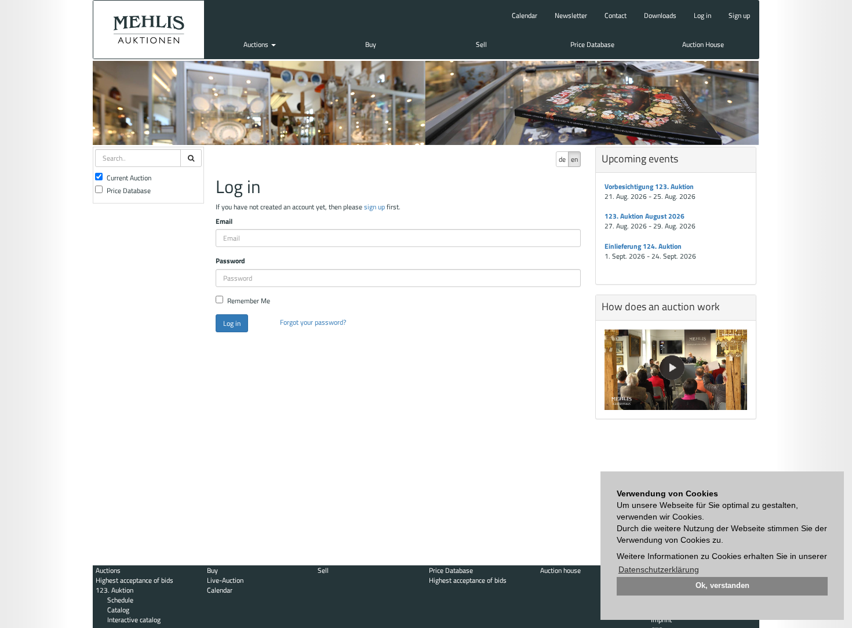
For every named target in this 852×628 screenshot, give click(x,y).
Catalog (118, 609)
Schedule (120, 599)
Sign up (739, 15)
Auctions (256, 44)
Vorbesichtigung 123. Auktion (649, 186)
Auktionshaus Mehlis (148, 30)
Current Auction (129, 178)
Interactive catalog (134, 619)
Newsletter (571, 15)
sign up (374, 206)
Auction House (703, 44)
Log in (702, 15)
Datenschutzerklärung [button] (658, 569)
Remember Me (248, 301)
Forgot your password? (313, 322)
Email (224, 221)
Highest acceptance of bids (134, 580)
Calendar (524, 15)
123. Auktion (114, 590)
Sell (481, 44)
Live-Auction (225, 580)
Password (230, 261)
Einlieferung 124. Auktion (643, 246)
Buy (370, 44)
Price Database (592, 44)
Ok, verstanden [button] (722, 586)
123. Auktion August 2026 (644, 216)
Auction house (560, 570)
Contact (616, 15)
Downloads (660, 15)
